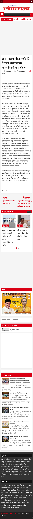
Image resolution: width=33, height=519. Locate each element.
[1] (15, 248)
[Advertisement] (16, 38)
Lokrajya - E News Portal (8, 513)
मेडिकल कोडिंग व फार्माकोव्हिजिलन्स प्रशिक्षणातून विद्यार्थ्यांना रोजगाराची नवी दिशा (19, 380)
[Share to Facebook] (10, 217)
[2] (16, 248)
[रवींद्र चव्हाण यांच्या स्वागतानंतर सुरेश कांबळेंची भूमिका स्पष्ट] (24, 221)
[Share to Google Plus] (14, 217)
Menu (1, 1)
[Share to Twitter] (12, 217)
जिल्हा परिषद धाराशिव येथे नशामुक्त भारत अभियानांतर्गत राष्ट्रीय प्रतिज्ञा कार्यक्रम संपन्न (20, 394)
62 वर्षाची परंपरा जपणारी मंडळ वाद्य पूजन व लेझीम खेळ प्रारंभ (19, 437)
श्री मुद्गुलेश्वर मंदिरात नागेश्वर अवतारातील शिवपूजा (19, 408)
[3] (18, 248)
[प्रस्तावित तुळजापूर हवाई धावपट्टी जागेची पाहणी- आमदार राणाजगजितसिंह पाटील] (9, 221)
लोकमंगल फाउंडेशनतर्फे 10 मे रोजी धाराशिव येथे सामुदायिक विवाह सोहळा (15, 62)
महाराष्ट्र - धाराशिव (11, 71)
